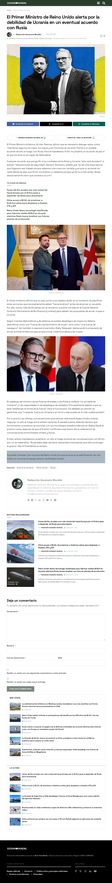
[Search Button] (103, 3)
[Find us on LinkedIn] (90, 871)
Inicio (9, 10)
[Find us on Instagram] (85, 871)
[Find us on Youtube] (95, 871)
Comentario (13, 611)
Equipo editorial (13, 871)
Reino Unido (34, 38)
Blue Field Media (41, 855)
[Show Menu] (98, 3)
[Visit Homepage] (17, 3)
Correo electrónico (16, 657)
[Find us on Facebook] (75, 871)
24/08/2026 (69, 528)
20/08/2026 (27, 744)
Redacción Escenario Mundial (28, 34)
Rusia (41, 38)
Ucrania (48, 38)
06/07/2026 (27, 721)
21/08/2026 (27, 710)
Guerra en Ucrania (25, 468)
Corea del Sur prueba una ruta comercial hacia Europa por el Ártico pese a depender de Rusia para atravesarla (27, 193)
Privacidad (37, 874)
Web (60, 658)
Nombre (11, 645)
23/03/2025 (51, 34)
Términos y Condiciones (19, 874)
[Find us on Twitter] (80, 871)
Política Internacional (21, 10)
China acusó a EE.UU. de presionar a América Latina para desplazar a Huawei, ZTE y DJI (27, 203)
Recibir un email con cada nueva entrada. (26, 682)
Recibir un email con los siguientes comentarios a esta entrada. (36, 673)
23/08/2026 (27, 733)
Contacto (28, 871)
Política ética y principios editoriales (52, 871)
